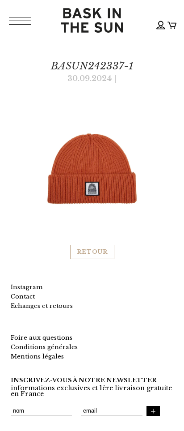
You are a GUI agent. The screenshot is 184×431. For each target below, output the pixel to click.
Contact (23, 296)
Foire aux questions (41, 338)
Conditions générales (44, 347)
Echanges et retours (42, 306)
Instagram (26, 287)
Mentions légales (37, 356)
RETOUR (92, 251)
